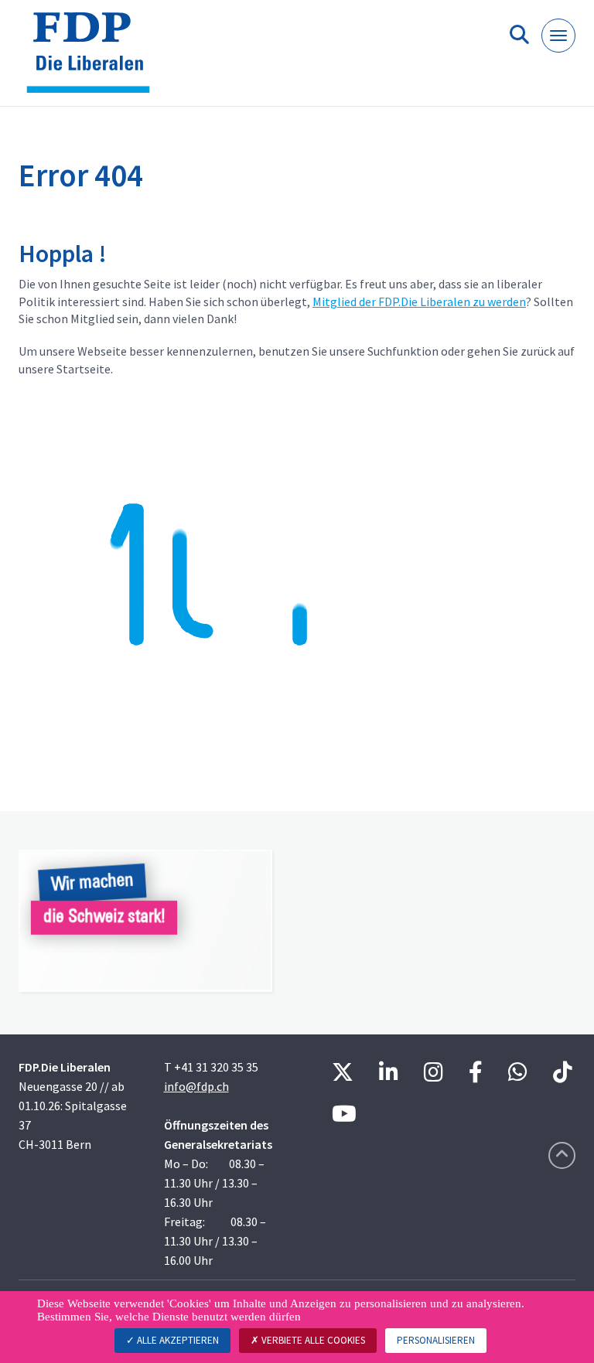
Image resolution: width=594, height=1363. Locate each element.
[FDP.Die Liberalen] (94, 59)
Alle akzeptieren (177, 1340)
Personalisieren (436, 1340)
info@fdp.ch (196, 1086)
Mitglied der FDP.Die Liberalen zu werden (419, 301)
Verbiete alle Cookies (312, 1340)
